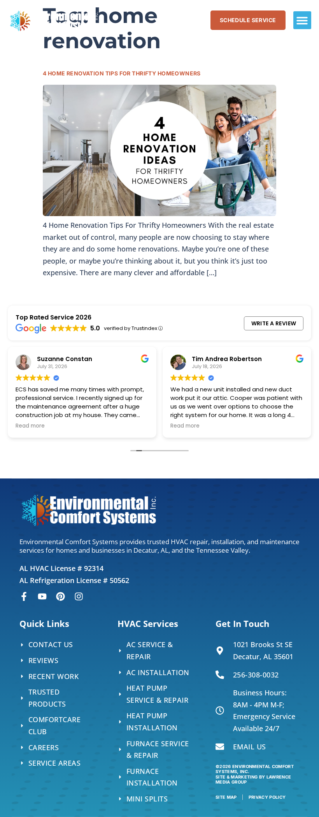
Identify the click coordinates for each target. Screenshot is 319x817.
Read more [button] (30, 425)
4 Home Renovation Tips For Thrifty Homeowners (122, 73)
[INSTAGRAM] (78, 596)
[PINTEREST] (60, 596)
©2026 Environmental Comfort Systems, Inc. (255, 774)
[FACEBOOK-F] (23, 596)
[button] (302, 20)
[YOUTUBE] (42, 596)
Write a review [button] (273, 323)
